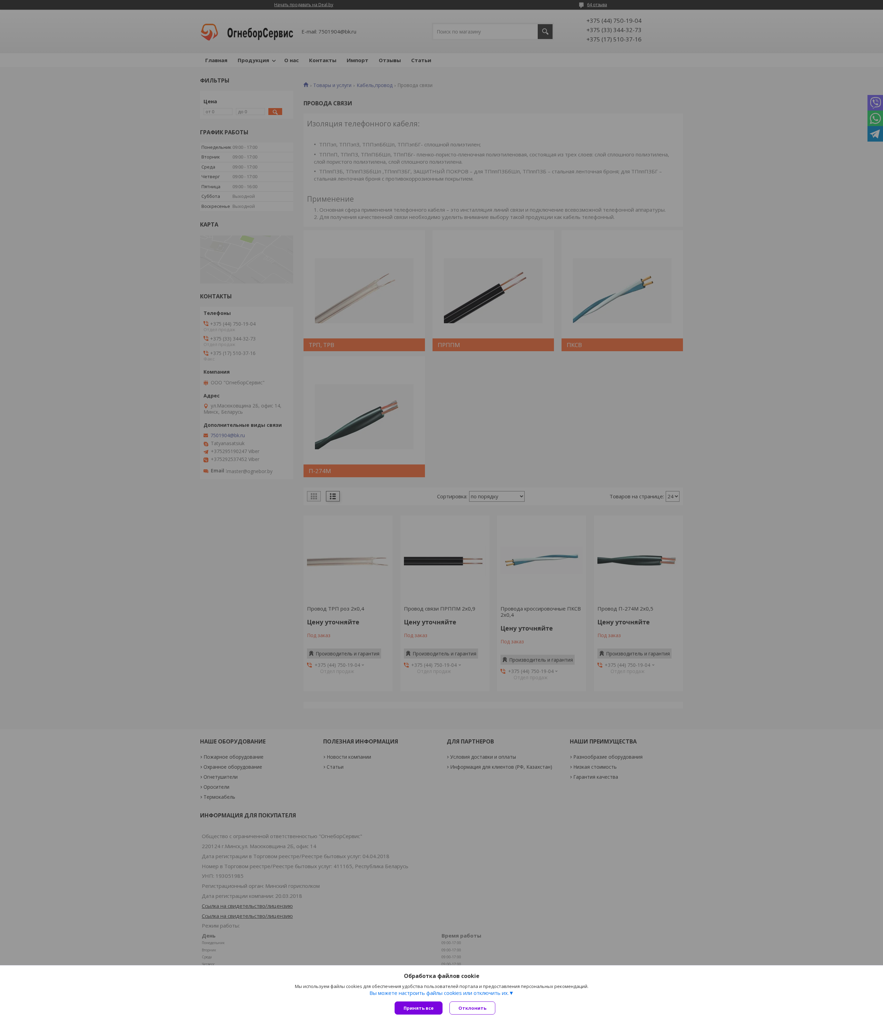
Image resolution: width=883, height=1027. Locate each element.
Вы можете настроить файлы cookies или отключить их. (439, 993)
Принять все (419, 1008)
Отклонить (472, 1008)
